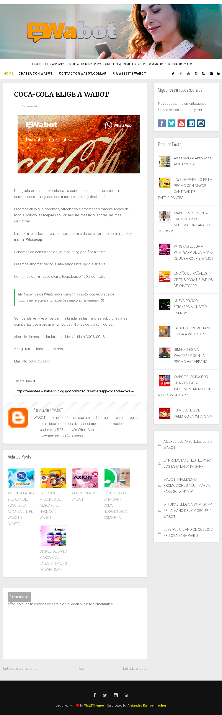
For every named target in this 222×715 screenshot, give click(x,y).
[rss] (203, 73)
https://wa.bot (40, 361)
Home (8, 73)
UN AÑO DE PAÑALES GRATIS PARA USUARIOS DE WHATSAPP (193, 279)
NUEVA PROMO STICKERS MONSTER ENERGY (190, 307)
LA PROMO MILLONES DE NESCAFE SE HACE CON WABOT (50, 505)
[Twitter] (171, 123)
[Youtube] (181, 123)
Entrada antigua (135, 668)
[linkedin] (218, 73)
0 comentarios (31, 106)
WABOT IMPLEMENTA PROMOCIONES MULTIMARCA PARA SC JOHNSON (186, 485)
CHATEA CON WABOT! (36, 73)
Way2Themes (94, 705)
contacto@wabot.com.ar (82, 73)
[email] (211, 73)
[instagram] (196, 73)
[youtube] (188, 73)
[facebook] (181, 73)
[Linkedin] (191, 123)
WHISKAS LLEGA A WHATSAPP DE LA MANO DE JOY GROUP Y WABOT (193, 252)
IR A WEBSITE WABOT (129, 73)
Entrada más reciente (19, 668)
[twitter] (173, 73)
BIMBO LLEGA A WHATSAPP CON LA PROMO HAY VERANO (190, 356)
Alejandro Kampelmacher (146, 705)
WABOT (57, 410)
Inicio (79, 668)
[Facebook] (162, 123)
